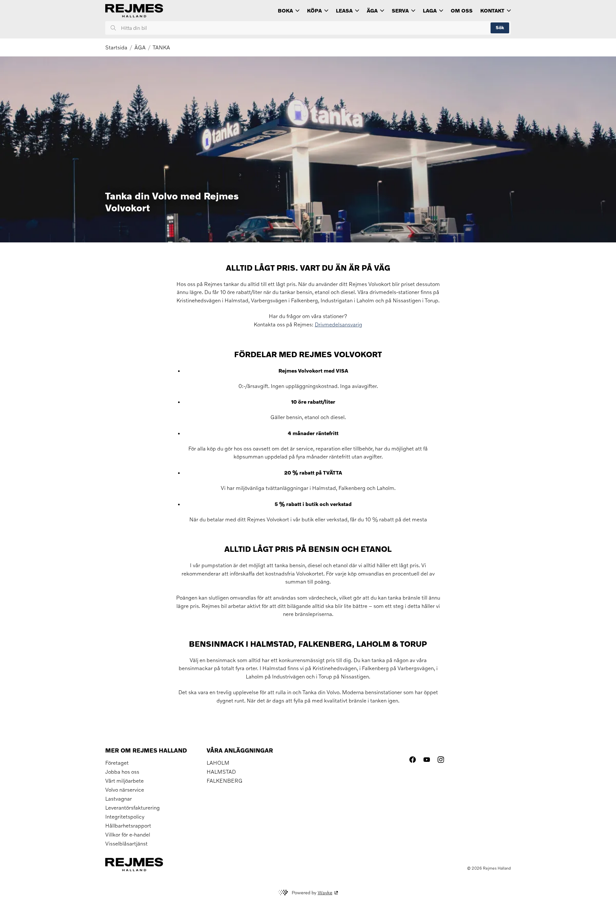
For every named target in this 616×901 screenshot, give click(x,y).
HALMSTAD (221, 772)
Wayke (325, 892)
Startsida (116, 47)
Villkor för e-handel (127, 834)
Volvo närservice (124, 790)
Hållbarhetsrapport (128, 825)
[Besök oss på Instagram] (441, 759)
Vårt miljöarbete (124, 781)
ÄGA (140, 47)
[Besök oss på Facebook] (412, 759)
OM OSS (462, 10)
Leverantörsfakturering (132, 807)
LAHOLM (218, 763)
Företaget (117, 763)
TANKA (161, 47)
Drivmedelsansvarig (338, 324)
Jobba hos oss (122, 772)
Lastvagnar (118, 799)
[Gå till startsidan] (134, 10)
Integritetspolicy (124, 816)
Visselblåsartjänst (126, 843)
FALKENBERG (225, 781)
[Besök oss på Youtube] (427, 759)
